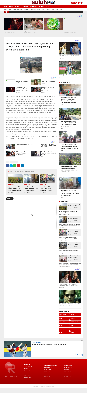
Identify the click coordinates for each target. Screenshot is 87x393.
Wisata (57, 9)
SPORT (72, 332)
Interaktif (48, 9)
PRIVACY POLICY (28, 377)
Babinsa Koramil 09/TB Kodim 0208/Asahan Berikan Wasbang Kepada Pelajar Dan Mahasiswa (69, 146)
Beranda (8, 40)
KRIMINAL (61, 325)
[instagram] (7, 2)
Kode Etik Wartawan (28, 371)
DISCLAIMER (27, 375)
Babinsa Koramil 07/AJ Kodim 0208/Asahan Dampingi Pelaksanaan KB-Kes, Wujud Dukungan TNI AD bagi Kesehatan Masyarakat (46, 188)
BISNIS (72, 314)
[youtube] (9, 2)
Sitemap (74, 2)
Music (43, 9)
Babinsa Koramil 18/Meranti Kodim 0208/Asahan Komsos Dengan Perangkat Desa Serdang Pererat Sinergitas (70, 193)
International (7, 9)
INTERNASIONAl (74, 321)
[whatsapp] (14, 165)
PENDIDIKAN (62, 329)
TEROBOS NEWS (48, 367)
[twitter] (11, 165)
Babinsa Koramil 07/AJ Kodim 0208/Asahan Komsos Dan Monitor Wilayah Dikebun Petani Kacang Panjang (69, 169)
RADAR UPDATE (67, 372)
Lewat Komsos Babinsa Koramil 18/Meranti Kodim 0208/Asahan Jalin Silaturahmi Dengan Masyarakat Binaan (37, 11)
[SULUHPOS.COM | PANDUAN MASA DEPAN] (43, 4)
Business (11, 6)
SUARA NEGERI (47, 369)
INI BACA (66, 374)
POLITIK (61, 332)
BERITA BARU (47, 372)
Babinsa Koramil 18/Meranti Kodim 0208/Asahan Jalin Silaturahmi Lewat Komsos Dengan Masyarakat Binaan (68, 100)
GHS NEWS (46, 374)
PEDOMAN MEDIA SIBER (30, 373)
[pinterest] (18, 165)
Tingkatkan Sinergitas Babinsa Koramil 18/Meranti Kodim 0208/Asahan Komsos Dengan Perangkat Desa (74, 256)
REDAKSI (26, 368)
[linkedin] (22, 165)
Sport (61, 9)
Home (5, 6)
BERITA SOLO (47, 376)
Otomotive (17, 6)
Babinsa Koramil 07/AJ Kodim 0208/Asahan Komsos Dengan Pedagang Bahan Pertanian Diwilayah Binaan (74, 243)
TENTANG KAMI (28, 366)
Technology (25, 6)
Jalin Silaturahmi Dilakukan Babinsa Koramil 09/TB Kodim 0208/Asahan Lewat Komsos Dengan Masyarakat (69, 123)
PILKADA (73, 329)
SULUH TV (41, 6)
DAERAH (61, 318)
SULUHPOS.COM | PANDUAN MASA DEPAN (47, 386)
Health (47, 6)
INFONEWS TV (67, 376)
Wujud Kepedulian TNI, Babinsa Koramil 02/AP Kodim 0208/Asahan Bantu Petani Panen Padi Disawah (15, 188)
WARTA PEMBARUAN (69, 367)
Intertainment (33, 6)
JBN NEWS (66, 369)
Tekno (53, 9)
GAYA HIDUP (62, 321)
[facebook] (4, 2)
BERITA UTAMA (14, 40)
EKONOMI (73, 318)
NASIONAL (73, 325)
